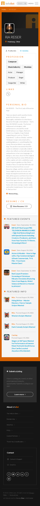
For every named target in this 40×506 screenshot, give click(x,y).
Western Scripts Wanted (21, 316)
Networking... (13, 194)
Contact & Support (16, 459)
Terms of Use (13, 495)
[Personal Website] (8, 94)
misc (13, 297)
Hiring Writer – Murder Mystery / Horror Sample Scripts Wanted (21, 303)
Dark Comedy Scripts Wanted (23, 327)
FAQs (9, 430)
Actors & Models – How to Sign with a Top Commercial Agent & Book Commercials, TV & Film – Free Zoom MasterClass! (24, 258)
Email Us (13, 465)
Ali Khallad (29, 498)
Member (20, 498)
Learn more (19, 394)
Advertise (10, 425)
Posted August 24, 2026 (24, 313)
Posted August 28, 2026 (24, 297)
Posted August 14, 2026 (20, 338)
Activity (25, 51)
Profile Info (12, 51)
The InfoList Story (13, 413)
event (14, 225)
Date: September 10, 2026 (26, 225)
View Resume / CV (20, 206)
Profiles (4, 9)
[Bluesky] (9, 479)
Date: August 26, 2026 (25, 250)
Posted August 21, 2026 (24, 324)
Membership (11, 419)
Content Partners (12, 436)
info (10, 3)
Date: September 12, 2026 (26, 271)
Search (20, 3)
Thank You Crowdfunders (15, 442)
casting (14, 335)
